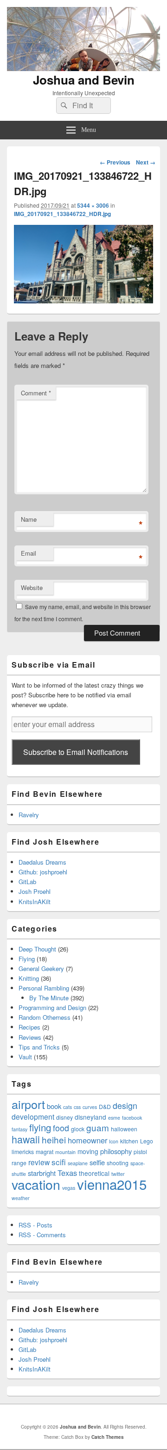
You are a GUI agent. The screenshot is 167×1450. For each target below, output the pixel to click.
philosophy (116, 1151)
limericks (23, 1151)
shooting (117, 1163)
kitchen (129, 1141)
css (77, 1106)
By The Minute (49, 997)
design (125, 1105)
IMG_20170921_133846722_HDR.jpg (62, 214)
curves (90, 1106)
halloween (124, 1129)
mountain (65, 1151)
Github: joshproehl (43, 871)
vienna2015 (112, 1184)
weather (21, 1197)
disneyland (90, 1117)
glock (77, 1129)
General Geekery (41, 968)
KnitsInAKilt (35, 901)
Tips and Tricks (39, 1047)
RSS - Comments (42, 1234)
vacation (36, 1184)
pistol (140, 1151)
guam (97, 1127)
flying (40, 1127)
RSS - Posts (35, 1224)
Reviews (30, 1037)
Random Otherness (45, 1017)
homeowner (87, 1140)
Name (29, 519)
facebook (132, 1117)
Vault (25, 1056)
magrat (44, 1151)
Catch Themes (107, 1437)
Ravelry (29, 814)
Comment (36, 392)
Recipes (29, 1027)
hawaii (26, 1139)
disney (64, 1117)
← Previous (115, 162)
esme (114, 1117)
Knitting (29, 978)
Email (28, 553)
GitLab (27, 881)
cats (67, 1106)
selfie (97, 1162)
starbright (42, 1173)
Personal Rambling (44, 988)
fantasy (19, 1129)
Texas (67, 1172)
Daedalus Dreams (42, 862)
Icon (113, 1141)
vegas (68, 1187)
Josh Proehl (35, 891)
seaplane (78, 1163)
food (61, 1128)
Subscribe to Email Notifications (75, 752)
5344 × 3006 (93, 205)
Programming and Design (52, 1007)
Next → (145, 162)
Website (32, 587)
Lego (146, 1141)
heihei (54, 1139)
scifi (58, 1162)
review (39, 1162)
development (33, 1116)
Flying (27, 958)
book (54, 1106)
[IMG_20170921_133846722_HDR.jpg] (83, 300)
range (19, 1163)
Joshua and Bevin (84, 79)
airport (28, 1104)
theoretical (94, 1173)
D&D (105, 1106)
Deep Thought (37, 949)
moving (87, 1151)
